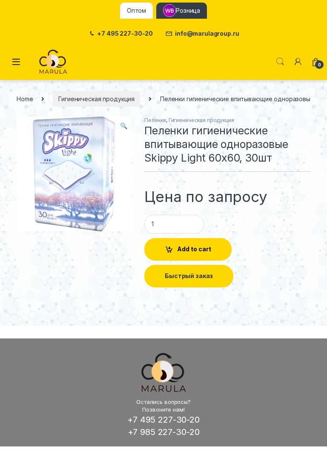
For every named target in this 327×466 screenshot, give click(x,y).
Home (25, 98)
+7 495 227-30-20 (125, 33)
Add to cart (194, 249)
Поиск (280, 61)
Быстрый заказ (189, 275)
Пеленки (155, 120)
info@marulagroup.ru (207, 33)
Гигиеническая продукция (96, 98)
